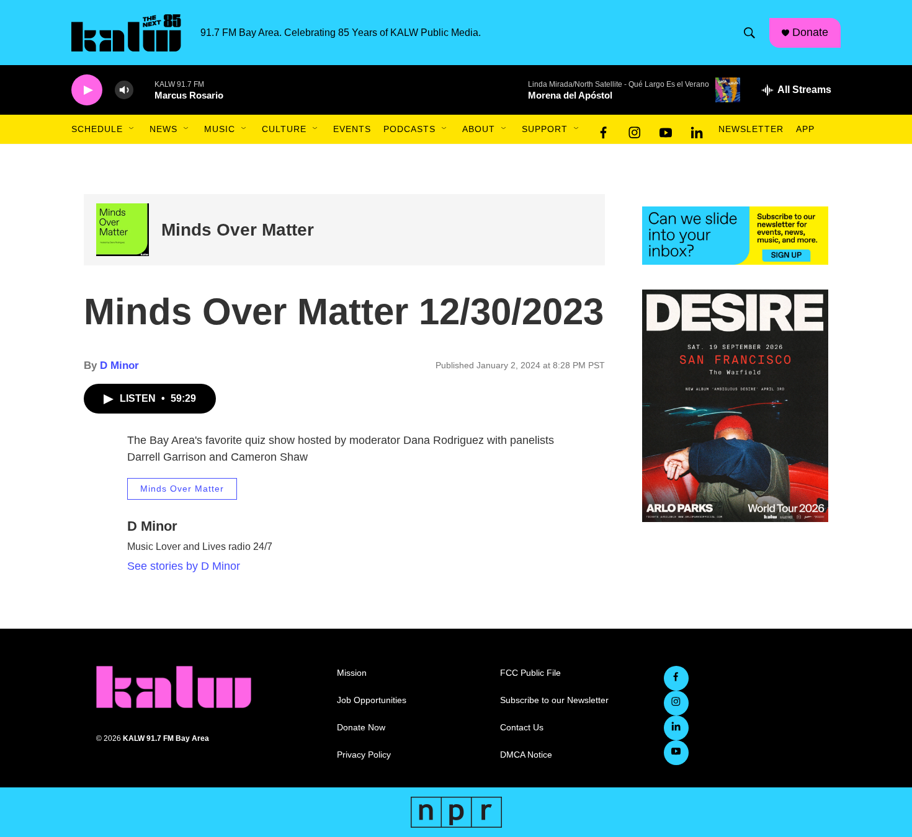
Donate (810, 32)
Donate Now (361, 727)
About (478, 129)
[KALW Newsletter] (735, 235)
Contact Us (521, 727)
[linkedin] (696, 129)
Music (219, 129)
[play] (87, 90)
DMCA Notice (526, 755)
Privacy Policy (364, 755)
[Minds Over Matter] (122, 229)
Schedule (97, 129)
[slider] (144, 89)
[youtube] (665, 129)
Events (352, 129)
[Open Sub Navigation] (132, 129)
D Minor (119, 365)
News (163, 129)
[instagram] (634, 129)
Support (545, 129)
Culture (284, 129)
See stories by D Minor (183, 566)
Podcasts (409, 129)
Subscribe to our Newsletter (554, 700)
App (805, 129)
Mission (352, 673)
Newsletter (751, 129)
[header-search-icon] (749, 32)
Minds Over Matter (237, 229)
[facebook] (603, 129)
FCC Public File (530, 673)
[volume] (124, 90)
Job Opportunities (371, 700)
